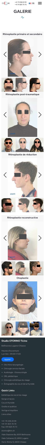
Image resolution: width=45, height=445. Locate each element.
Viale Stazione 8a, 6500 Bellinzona (15, 434)
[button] (40, 54)
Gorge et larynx (7, 399)
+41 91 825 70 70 (21, 4)
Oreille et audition (9, 406)
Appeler (7, 359)
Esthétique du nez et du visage (14, 395)
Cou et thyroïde (8, 403)
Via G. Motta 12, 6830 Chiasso (13, 442)
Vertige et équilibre (9, 410)
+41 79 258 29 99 (20, 2)
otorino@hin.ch (8, 431)
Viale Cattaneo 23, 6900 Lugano (14, 438)
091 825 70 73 (11, 427)
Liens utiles (6, 414)
